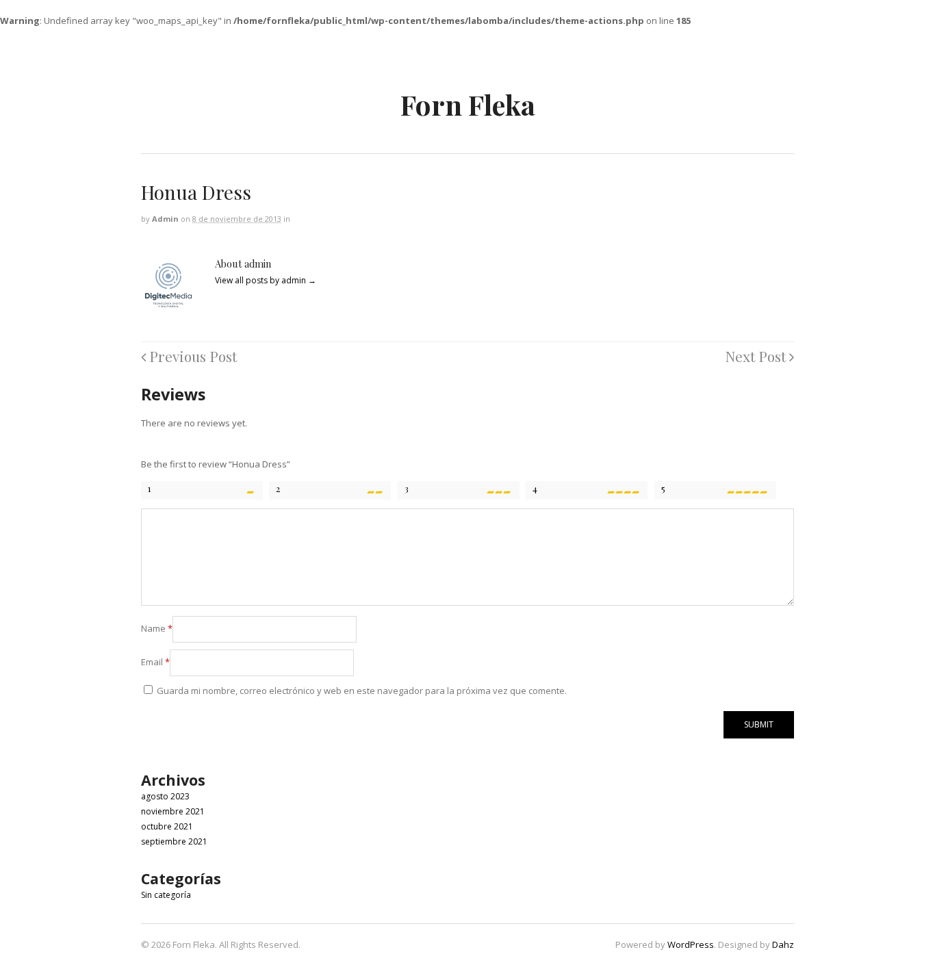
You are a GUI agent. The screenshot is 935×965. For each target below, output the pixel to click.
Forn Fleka (467, 104)
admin (165, 219)
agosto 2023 (165, 796)
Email (155, 662)
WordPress (690, 944)
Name (156, 628)
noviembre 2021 (173, 811)
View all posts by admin (265, 280)
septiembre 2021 (174, 841)
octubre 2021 (167, 826)
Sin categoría (166, 895)
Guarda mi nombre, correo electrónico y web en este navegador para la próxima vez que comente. (362, 690)
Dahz (783, 944)
